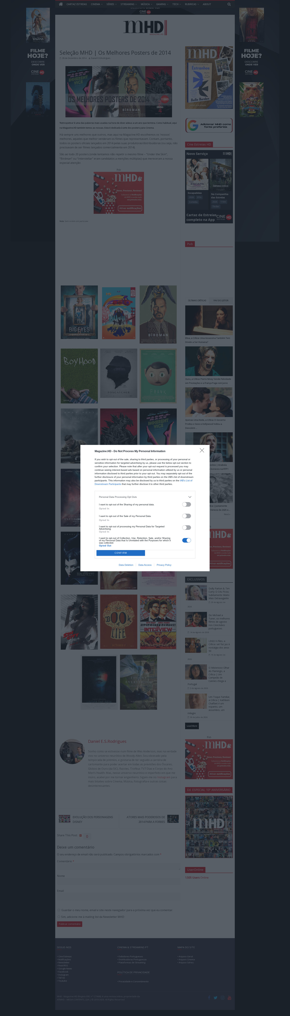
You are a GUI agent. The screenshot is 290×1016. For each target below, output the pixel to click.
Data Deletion (126, 565)
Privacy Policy (164, 565)
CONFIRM (121, 553)
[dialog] (145, 508)
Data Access (145, 565)
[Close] (203, 451)
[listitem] (145, 497)
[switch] (186, 504)
